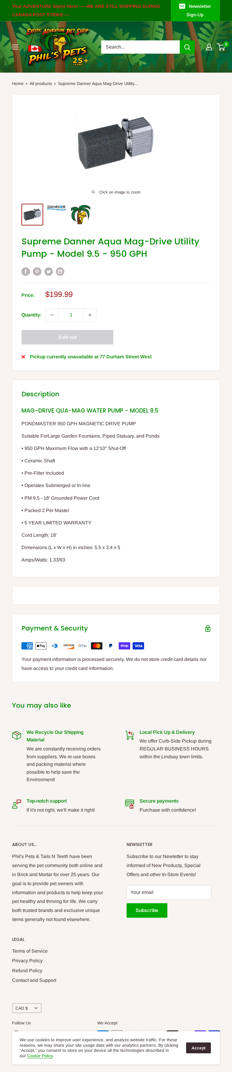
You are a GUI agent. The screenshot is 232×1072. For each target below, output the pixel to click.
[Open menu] (15, 47)
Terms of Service (30, 951)
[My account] (209, 47)
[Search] (187, 47)
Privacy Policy (27, 960)
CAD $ (21, 1008)
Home (18, 83)
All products (41, 83)
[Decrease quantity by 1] (52, 315)
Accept (198, 1047)
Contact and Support (34, 980)
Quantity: (31, 314)
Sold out (67, 337)
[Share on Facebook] (25, 271)
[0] (221, 47)
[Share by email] (60, 271)
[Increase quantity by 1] (90, 315)
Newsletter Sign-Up (198, 10)
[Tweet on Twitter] (48, 271)
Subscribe (147, 910)
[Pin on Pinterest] (37, 271)
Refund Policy (27, 970)
